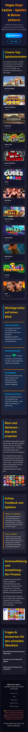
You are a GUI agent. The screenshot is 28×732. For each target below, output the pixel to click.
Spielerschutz (14, 703)
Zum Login (14, 41)
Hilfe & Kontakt (14, 706)
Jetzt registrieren (14, 35)
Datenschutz (14, 693)
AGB (14, 696)
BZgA (5, 715)
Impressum (14, 700)
